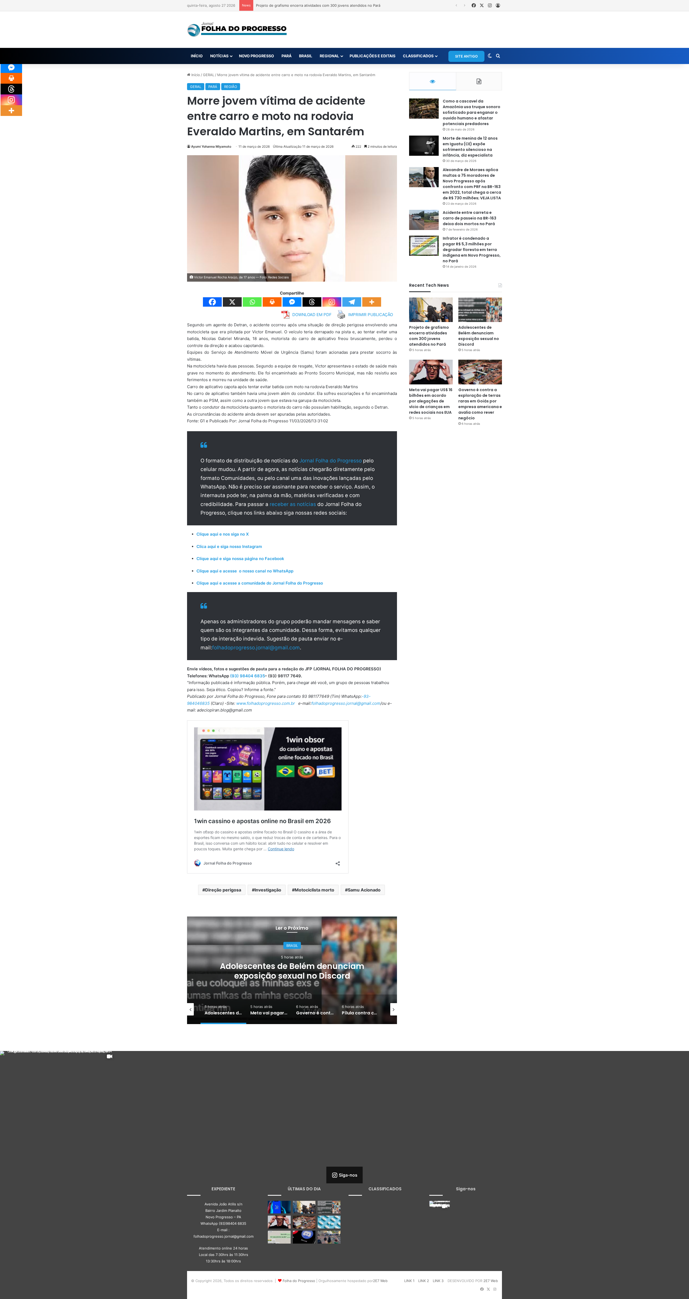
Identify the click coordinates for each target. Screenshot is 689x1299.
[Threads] (312, 302)
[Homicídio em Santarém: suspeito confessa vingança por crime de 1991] (329, 1237)
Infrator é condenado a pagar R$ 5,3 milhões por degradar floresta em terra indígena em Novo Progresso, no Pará (472, 250)
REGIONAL (329, 56)
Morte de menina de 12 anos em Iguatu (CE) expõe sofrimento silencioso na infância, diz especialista (470, 147)
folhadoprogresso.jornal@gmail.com (256, 648)
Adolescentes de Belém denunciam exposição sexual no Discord (310, 5)
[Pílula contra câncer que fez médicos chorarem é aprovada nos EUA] (329, 1222)
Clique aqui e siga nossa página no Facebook (240, 558)
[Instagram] (331, 302)
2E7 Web (380, 1281)
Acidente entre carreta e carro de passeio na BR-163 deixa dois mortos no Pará (469, 218)
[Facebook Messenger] (292, 302)
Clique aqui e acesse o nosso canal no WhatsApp (244, 571)
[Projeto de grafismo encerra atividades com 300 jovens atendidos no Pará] (431, 310)
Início (195, 75)
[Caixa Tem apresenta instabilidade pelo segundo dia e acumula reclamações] (279, 1207)
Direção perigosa (223, 890)
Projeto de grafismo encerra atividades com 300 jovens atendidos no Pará (429, 336)
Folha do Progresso (299, 1281)
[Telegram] (351, 302)
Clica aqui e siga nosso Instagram (229, 546)
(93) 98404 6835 (247, 675)
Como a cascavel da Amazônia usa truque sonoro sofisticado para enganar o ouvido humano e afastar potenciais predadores (471, 112)
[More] (371, 302)
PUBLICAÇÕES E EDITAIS (372, 56)
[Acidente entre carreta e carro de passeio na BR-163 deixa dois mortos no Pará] (424, 220)
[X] (232, 302)
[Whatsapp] (252, 302)
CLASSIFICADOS (418, 56)
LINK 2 (423, 1281)
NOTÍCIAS (219, 56)
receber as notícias (293, 504)
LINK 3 (438, 1281)
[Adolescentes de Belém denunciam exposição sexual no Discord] (480, 310)
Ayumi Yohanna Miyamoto (211, 146)
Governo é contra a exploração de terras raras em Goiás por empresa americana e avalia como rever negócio (480, 404)
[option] (292, 970)
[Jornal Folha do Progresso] (237, 29)
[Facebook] (212, 302)
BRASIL (305, 56)
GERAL (208, 75)
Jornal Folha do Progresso (331, 461)
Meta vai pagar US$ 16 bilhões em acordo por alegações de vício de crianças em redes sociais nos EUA (292, 975)
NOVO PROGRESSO (256, 56)
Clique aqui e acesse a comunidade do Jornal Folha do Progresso (259, 583)
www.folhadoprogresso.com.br (265, 703)
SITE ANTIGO (466, 56)
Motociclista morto (314, 890)
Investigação (268, 890)
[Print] (272, 302)
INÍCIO (197, 56)
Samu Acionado (364, 890)
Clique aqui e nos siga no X (222, 534)
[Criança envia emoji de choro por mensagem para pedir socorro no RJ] (279, 1237)
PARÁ (286, 56)
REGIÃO (230, 86)
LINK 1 (409, 1281)
